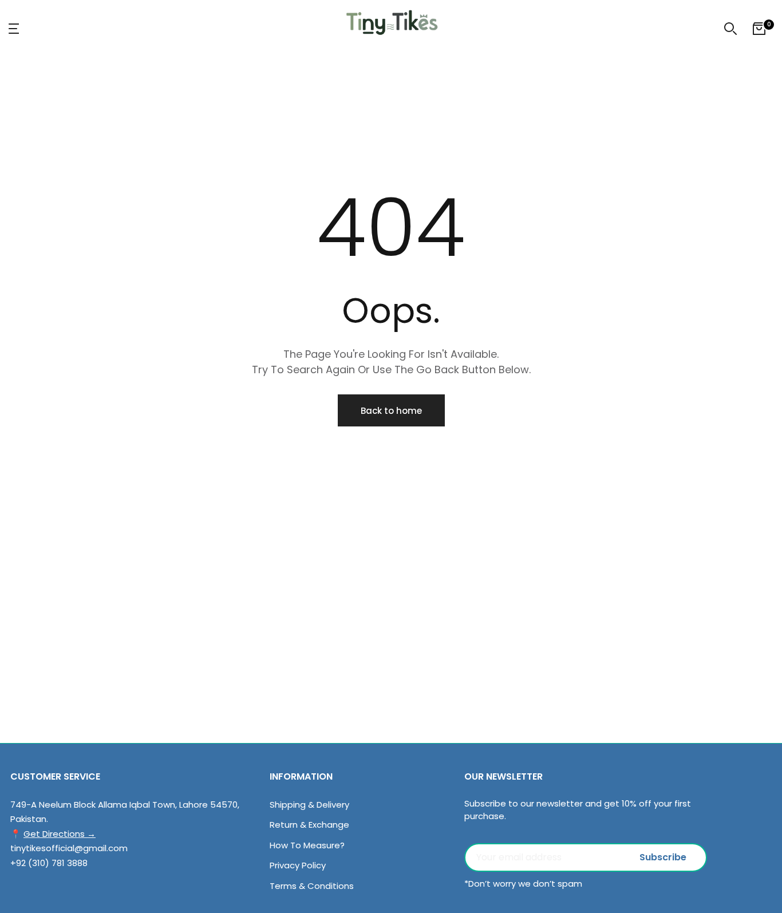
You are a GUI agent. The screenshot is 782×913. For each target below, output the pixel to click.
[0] (759, 28)
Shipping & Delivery (309, 805)
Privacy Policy (298, 865)
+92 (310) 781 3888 (49, 863)
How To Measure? (307, 845)
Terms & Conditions (312, 886)
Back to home (391, 411)
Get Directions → (59, 834)
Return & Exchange (309, 825)
